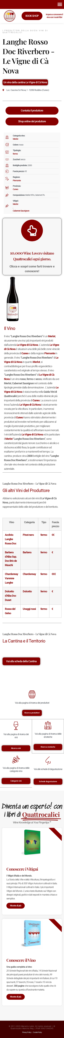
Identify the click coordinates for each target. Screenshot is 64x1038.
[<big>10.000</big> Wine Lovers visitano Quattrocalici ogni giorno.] (32, 230)
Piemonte (17, 180)
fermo (15, 154)
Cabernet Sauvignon (21, 211)
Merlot (15, 139)
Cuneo (15, 189)
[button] (59, 4)
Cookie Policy (37, 1032)
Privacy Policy (26, 1032)
